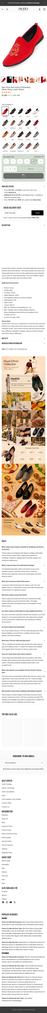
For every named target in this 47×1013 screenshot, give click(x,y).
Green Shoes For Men (26, 949)
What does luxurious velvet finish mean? (16, 581)
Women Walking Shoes (27, 973)
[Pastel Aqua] (20, 145)
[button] (6, 92)
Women (4, 872)
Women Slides (22, 971)
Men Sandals (6, 936)
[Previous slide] (2, 3)
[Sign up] (42, 762)
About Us (5, 819)
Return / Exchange (8, 788)
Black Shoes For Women (29, 977)
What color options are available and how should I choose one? (21, 671)
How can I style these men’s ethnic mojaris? (17, 654)
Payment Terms (7, 826)
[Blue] (20, 111)
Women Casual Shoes (32, 957)
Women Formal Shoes (18, 959)
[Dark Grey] (28, 134)
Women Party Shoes (33, 959)
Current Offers (6, 803)
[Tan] (5, 134)
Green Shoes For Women (15, 984)
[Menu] (2, 9)
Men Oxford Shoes (36, 933)
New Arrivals (6, 861)
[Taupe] (35, 145)
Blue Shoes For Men (12, 949)
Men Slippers (15, 936)
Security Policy (7, 841)
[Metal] (20, 122)
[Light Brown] (12, 122)
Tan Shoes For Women (31, 984)
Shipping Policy (7, 852)
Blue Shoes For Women (15, 989)
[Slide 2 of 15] (9, 80)
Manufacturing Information (12, 343)
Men (3, 868)
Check (37, 213)
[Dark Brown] (20, 134)
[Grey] (5, 122)
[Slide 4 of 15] (20, 80)
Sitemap (4, 849)
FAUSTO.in (20, 1009)
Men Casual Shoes (29, 922)
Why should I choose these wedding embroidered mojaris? (22, 691)
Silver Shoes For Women (23, 987)
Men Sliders (24, 936)
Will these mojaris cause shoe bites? (14, 595)
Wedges (19, 1001)
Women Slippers (32, 971)
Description (6, 225)
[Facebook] (3, 902)
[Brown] (28, 111)
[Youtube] (10, 902)
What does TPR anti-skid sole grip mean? (16, 640)
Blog (3, 822)
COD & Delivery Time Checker (11, 799)
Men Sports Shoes (37, 924)
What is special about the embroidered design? (18, 565)
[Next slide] (44, 3)
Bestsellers (5, 864)
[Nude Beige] (12, 145)
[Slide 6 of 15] (32, 80)
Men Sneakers (33, 936)
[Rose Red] (5, 111)
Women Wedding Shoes (25, 962)
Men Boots (26, 928)
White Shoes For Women (16, 982)
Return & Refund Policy (9, 834)
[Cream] (35, 111)
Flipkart (4, 899)
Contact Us (5, 807)
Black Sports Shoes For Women (18, 992)
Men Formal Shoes (13, 924)
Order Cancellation (8, 792)
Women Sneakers (13, 973)
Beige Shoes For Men (12, 947)
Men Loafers (33, 931)
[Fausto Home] (23, 9)
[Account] (39, 9)
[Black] (12, 111)
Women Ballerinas (31, 966)
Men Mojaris (13, 933)
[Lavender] (35, 134)
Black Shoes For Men (26, 942)
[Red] (35, 122)
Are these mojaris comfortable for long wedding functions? (22, 611)
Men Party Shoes (25, 924)
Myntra (4, 895)
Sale (3, 879)
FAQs (3, 795)
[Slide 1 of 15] (3, 80)
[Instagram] (7, 902)
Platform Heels (11, 1001)
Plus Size (5, 876)
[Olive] (28, 122)
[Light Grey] (5, 145)
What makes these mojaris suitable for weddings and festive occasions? (23, 548)
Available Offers (8, 186)
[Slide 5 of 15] (26, 80)
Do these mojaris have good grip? (13, 627)
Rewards (5, 815)
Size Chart (37, 157)
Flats (26, 998)
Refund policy (6, 837)
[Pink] (28, 145)
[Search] (7, 9)
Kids (3, 883)
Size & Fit (5, 338)
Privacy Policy (6, 830)
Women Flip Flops (12, 968)
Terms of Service (7, 845)
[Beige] (12, 134)
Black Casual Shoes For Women (18, 994)
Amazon (4, 891)
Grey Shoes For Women (22, 979)
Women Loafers (24, 968)
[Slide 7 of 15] (37, 80)
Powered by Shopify (29, 1009)
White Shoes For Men (26, 945)
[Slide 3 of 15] (15, 80)
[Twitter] (14, 902)
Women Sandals (11, 971)
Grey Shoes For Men (12, 945)
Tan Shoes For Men (26, 947)
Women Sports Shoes (9, 962)
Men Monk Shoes (24, 933)
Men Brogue (35, 928)
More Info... (36, 218)
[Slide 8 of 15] (43, 80)
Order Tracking (7, 784)
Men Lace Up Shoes (14, 931)
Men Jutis (25, 931)
